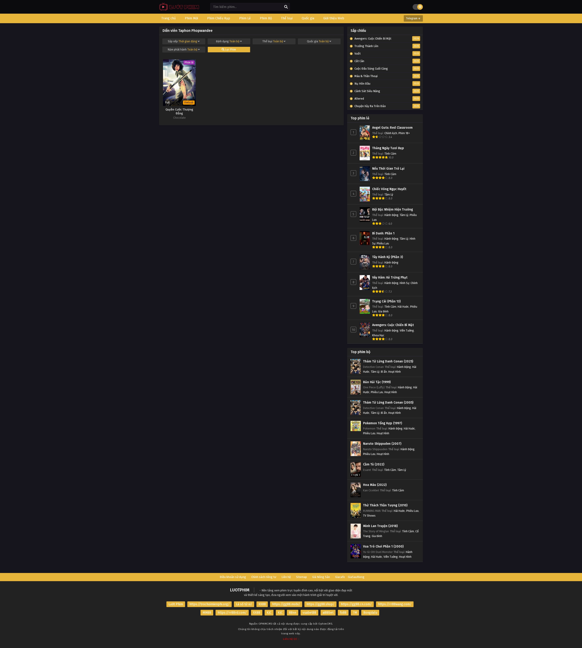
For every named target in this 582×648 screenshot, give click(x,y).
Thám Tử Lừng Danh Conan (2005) (388, 402)
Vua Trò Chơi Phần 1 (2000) (383, 546)
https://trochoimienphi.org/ (209, 604)
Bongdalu (370, 613)
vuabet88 (309, 613)
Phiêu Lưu (383, 243)
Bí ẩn (384, 371)
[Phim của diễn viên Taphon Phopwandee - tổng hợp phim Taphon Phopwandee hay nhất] (178, 10)
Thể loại (272, 41)
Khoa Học (378, 335)
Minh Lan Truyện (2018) (380, 526)
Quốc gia (318, 41)
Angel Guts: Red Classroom (392, 128)
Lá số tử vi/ (244, 604)
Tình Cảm (390, 153)
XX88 (262, 604)
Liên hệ (286, 577)
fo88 (343, 613)
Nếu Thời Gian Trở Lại (388, 169)
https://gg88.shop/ (320, 604)
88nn (292, 613)
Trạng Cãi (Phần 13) (386, 301)
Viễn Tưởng (407, 330)
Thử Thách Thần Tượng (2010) (385, 505)
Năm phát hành (182, 49)
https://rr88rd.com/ (232, 613)
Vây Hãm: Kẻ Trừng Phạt (389, 277)
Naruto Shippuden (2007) (382, 444)
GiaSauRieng (356, 577)
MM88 (207, 613)
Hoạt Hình (394, 371)
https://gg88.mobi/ (286, 604)
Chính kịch (390, 133)
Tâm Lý (388, 194)
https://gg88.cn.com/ (356, 604)
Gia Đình (383, 311)
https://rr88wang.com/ (394, 604)
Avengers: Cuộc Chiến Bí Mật (393, 325)
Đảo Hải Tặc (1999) (377, 382)
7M (355, 613)
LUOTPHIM (239, 590)
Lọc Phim (230, 49)
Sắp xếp (182, 41)
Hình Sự (404, 283)
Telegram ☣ (413, 18)
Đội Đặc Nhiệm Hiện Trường (392, 209)
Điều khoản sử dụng (233, 577)
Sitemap (301, 577)
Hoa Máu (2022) (374, 485)
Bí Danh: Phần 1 (383, 233)
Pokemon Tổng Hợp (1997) (382, 423)
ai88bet (328, 613)
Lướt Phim (175, 604)
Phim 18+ (404, 133)
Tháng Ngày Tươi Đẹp (388, 148)
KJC (269, 613)
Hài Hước (403, 306)
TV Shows (369, 515)
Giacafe (340, 577)
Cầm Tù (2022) (373, 464)
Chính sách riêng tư (263, 577)
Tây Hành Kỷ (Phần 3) (387, 257)
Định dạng (227, 41)
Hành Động (391, 215)
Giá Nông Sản (321, 577)
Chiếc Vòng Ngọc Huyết (389, 189)
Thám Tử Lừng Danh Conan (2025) (388, 361)
